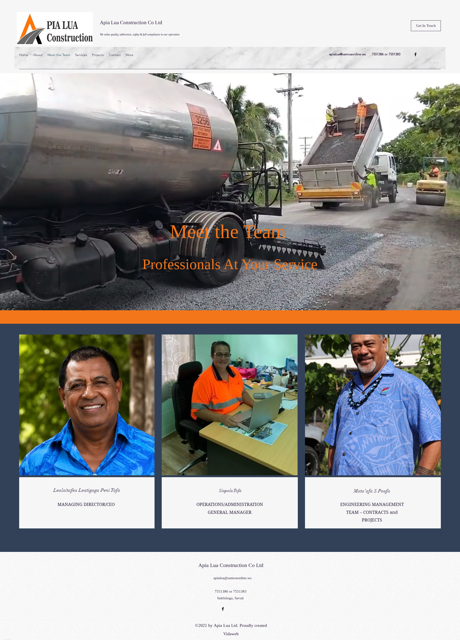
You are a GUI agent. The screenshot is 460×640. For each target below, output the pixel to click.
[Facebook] (415, 54)
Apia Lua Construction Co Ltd (131, 22)
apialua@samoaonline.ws (347, 54)
